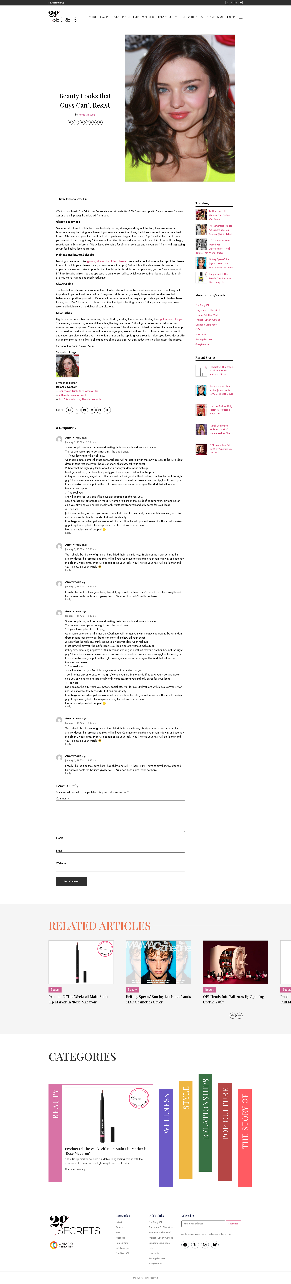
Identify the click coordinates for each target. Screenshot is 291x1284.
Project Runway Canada (208, 320)
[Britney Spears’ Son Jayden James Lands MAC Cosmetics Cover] (158, 962)
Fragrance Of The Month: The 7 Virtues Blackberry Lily (220, 278)
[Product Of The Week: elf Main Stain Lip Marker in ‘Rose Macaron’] (81, 962)
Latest (91, 16)
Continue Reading (75, 1169)
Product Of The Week (207, 315)
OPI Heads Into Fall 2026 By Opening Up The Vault (221, 449)
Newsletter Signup (56, 2)
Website (61, 863)
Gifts (198, 329)
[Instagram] (205, 1244)
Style (115, 16)
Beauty (104, 16)
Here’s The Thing (191, 16)
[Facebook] (185, 1244)
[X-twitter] (195, 1244)
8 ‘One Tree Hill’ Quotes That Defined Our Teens (220, 215)
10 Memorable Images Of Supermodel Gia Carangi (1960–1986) (220, 230)
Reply (68, 533)
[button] (70, 122)
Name (61, 838)
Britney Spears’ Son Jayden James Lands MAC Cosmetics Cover (221, 263)
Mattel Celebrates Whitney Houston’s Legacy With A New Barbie (220, 429)
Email (60, 850)
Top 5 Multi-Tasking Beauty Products (80, 399)
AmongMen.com (204, 339)
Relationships (167, 16)
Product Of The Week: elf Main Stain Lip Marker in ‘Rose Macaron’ (221, 370)
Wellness (148, 16)
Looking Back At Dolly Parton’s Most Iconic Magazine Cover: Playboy (221, 409)
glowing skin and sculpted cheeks (106, 261)
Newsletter (201, 334)
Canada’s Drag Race (206, 324)
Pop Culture (130, 16)
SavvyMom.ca (202, 344)
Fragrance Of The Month (208, 310)
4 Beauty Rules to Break (72, 395)
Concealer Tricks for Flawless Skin (78, 391)
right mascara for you (170, 319)
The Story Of (214, 16)
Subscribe (233, 1223)
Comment (63, 798)
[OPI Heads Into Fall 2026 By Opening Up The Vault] (235, 962)
